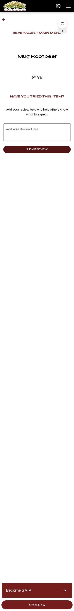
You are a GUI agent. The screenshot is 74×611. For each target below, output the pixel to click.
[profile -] (58, 5)
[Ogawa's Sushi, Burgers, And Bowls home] (21, 6)
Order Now (37, 605)
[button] (5, 19)
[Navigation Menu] (68, 6)
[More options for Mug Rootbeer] (62, 24)
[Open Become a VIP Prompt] (65, 590)
